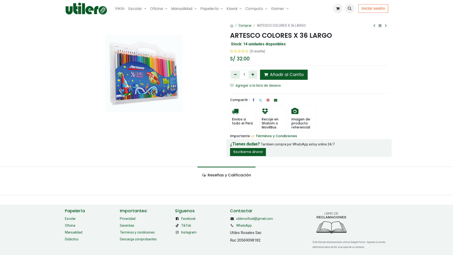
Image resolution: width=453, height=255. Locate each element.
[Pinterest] (268, 100)
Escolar (70, 219)
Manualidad (73, 232)
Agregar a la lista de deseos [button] (258, 85)
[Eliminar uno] (235, 74)
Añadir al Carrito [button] (286, 74)
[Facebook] (253, 100)
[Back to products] (380, 25)
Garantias (127, 225)
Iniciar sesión (373, 8)
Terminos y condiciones (137, 232)
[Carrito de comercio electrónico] (338, 8)
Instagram (189, 232)
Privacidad (127, 219)
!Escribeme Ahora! (248, 151)
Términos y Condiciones (277, 136)
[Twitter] (260, 100)
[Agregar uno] (253, 74)
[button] (350, 8)
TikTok (186, 225)
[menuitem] (119, 8)
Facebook (188, 219)
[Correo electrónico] (275, 100)
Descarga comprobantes (138, 239)
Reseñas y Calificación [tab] (229, 175)
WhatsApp (244, 225)
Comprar (245, 25)
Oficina (70, 225)
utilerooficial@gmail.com (254, 219)
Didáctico (72, 239)
